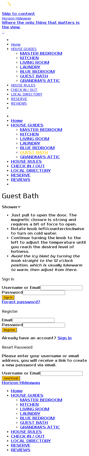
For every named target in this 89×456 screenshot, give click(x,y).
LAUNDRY (30, 67)
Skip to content (18, 14)
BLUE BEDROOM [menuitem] (37, 418)
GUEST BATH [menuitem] (34, 423)
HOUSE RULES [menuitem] (26, 432)
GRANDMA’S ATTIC (40, 81)
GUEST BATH (34, 76)
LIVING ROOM (34, 62)
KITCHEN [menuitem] (29, 404)
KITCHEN (29, 58)
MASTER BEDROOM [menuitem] (41, 400)
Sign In (65, 338)
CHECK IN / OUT (24, 90)
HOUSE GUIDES (24, 49)
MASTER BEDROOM (41, 53)
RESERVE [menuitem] (20, 445)
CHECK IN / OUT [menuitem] (28, 436)
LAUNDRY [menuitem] (30, 413)
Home (16, 44)
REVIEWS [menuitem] (20, 450)
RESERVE (19, 99)
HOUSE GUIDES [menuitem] (27, 395)
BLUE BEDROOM (37, 71)
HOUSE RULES (23, 85)
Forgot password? (21, 302)
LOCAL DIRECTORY (26, 94)
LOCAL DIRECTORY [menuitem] (31, 441)
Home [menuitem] (17, 391)
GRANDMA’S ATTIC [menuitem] (40, 427)
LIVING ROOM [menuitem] (34, 409)
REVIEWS (19, 103)
